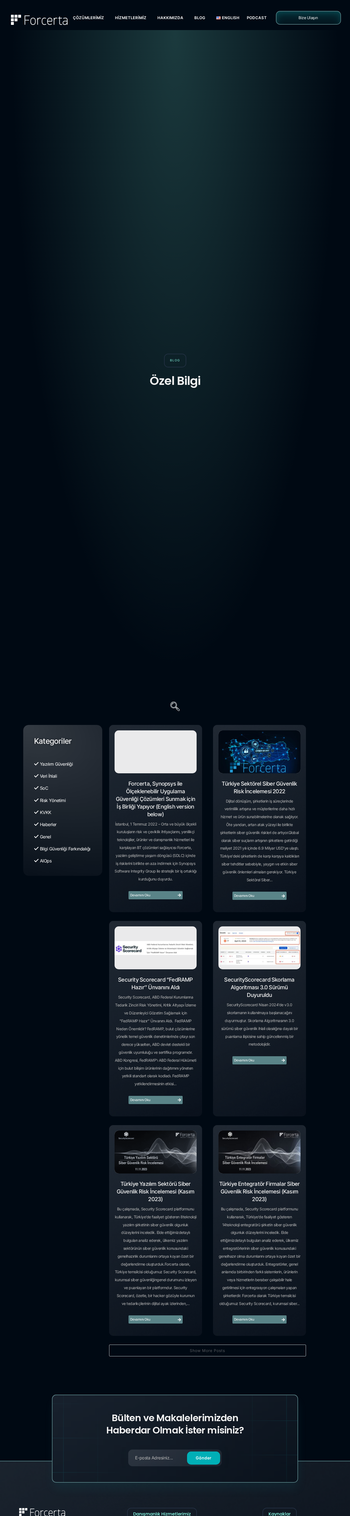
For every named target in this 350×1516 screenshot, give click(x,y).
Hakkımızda (170, 17)
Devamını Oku (140, 895)
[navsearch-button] (175, 707)
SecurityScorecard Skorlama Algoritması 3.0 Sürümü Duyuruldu (259, 987)
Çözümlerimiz (88, 17)
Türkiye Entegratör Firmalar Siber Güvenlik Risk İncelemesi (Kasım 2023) (259, 1191)
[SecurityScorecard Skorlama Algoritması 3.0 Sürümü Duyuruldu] (259, 947)
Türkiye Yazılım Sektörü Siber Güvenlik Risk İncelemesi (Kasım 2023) (155, 1191)
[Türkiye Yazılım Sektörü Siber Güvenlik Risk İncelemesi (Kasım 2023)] (156, 1152)
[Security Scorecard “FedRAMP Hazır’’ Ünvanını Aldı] (156, 947)
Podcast (257, 17)
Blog (199, 17)
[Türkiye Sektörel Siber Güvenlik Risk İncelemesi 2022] (259, 751)
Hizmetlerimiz (131, 17)
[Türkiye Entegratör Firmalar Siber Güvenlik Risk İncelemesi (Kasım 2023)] (259, 1152)
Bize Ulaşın (308, 17)
